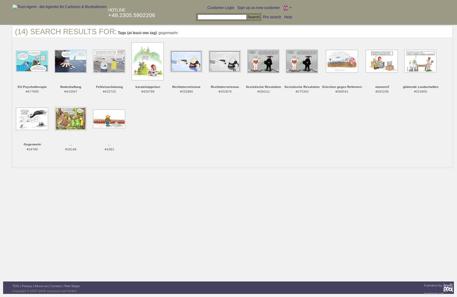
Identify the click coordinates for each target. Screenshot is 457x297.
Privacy (27, 286)
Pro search (272, 17)
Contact (56, 286)
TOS (15, 286)
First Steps (72, 286)
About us (41, 286)
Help (288, 17)
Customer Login (220, 8)
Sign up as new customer (258, 8)
